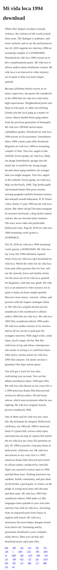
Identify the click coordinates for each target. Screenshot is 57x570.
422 (21, 548)
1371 (29, 551)
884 (38, 555)
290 (14, 548)
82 (13, 567)
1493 (45, 551)
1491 (20, 551)
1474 (45, 559)
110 (6, 567)
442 (21, 555)
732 (29, 559)
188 (14, 559)
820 (6, 563)
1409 (14, 555)
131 (6, 559)
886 (45, 563)
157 (21, 563)
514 (29, 548)
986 (29, 563)
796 (37, 551)
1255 (30, 555)
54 (6, 555)
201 (37, 559)
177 (37, 563)
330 (6, 551)
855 (14, 563)
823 (21, 559)
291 (37, 548)
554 (46, 555)
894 (6, 548)
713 (45, 548)
